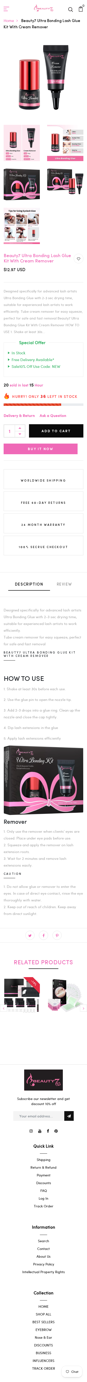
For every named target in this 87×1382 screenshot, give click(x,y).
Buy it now (40, 448)
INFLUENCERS (43, 1360)
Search (43, 1241)
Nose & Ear (43, 1337)
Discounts (43, 1183)
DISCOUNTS (43, 1345)
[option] (22, 1005)
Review (64, 585)
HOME (43, 1306)
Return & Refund (43, 1167)
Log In (43, 1198)
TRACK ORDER (43, 1368)
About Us (43, 1256)
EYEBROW (44, 1329)
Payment (44, 1175)
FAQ (43, 1190)
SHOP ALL (43, 1314)
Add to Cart (56, 430)
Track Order (43, 1206)
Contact (43, 1248)
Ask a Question (53, 416)
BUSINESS (43, 1353)
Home (9, 20)
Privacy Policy (43, 1264)
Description (29, 585)
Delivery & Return (19, 416)
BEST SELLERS (43, 1322)
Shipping (44, 1159)
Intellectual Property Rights (43, 1272)
